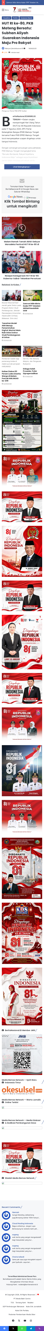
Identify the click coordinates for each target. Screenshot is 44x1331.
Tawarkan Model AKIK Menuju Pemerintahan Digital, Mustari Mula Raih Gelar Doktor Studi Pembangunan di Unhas (11, 330)
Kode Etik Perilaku (22, 1310)
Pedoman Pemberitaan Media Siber (22, 1314)
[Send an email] (24, 48)
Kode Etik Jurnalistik (33, 1306)
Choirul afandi (18, 1257)
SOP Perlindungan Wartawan (13, 1306)
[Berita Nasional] (22, 10)
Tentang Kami (21, 1303)
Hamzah (15, 1212)
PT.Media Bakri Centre (22, 1299)
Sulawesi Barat (26, 18)
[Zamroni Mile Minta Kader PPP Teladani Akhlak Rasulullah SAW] (32, 295)
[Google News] (15, 198)
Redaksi (30, 1303)
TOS (12, 1303)
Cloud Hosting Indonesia (22, 1223)
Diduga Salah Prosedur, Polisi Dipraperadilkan (30, 371)
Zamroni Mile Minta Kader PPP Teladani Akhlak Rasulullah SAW (31, 307)
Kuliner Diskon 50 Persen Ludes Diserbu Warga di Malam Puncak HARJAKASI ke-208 (11, 376)
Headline (6, 18)
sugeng (15, 1234)
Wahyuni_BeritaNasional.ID (14, 48)
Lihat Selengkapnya (21, 167)
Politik (15, 18)
